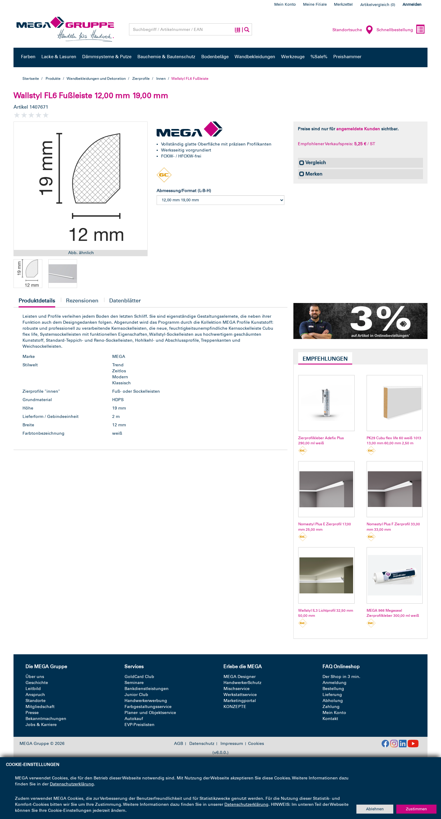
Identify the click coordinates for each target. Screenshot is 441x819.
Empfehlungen (325, 359)
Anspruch (35, 694)
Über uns (35, 676)
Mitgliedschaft (40, 706)
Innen (161, 78)
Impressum (231, 743)
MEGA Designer (240, 676)
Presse (32, 712)
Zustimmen (416, 809)
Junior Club (136, 694)
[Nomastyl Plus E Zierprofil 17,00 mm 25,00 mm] (326, 489)
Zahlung (331, 706)
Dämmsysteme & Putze (106, 56)
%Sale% (318, 56)
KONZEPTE (235, 706)
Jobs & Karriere (41, 724)
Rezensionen (82, 300)
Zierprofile (141, 78)
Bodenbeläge (215, 56)
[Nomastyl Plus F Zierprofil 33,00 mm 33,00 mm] (395, 489)
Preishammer (347, 56)
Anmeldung (334, 682)
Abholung (332, 700)
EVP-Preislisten (139, 724)
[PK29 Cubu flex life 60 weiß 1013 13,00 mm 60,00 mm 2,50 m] (395, 403)
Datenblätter (125, 300)
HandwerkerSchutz (242, 682)
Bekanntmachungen (46, 718)
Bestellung (333, 688)
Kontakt (330, 718)
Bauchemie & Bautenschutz (166, 56)
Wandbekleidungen (255, 56)
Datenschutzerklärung (72, 784)
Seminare (134, 682)
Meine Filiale (315, 4)
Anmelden (412, 4)
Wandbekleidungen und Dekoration (96, 78)
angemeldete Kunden (358, 128)
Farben (28, 56)
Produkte (53, 78)
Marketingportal (240, 700)
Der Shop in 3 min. (341, 676)
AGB (178, 743)
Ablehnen (375, 809)
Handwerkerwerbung (145, 700)
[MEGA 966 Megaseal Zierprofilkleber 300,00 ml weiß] (395, 575)
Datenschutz (201, 743)
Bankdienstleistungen (146, 688)
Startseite (30, 78)
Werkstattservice (240, 694)
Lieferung (332, 694)
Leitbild (33, 688)
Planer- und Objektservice (150, 712)
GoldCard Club (139, 676)
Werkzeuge (292, 56)
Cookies (256, 743)
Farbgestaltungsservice (148, 706)
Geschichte (37, 682)
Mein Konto (285, 4)
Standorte (36, 700)
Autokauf (133, 718)
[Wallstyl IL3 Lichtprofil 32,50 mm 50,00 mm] (326, 575)
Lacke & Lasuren (58, 56)
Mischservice (237, 688)
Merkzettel (343, 4)
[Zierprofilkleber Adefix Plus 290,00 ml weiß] (326, 403)
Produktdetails (37, 302)
